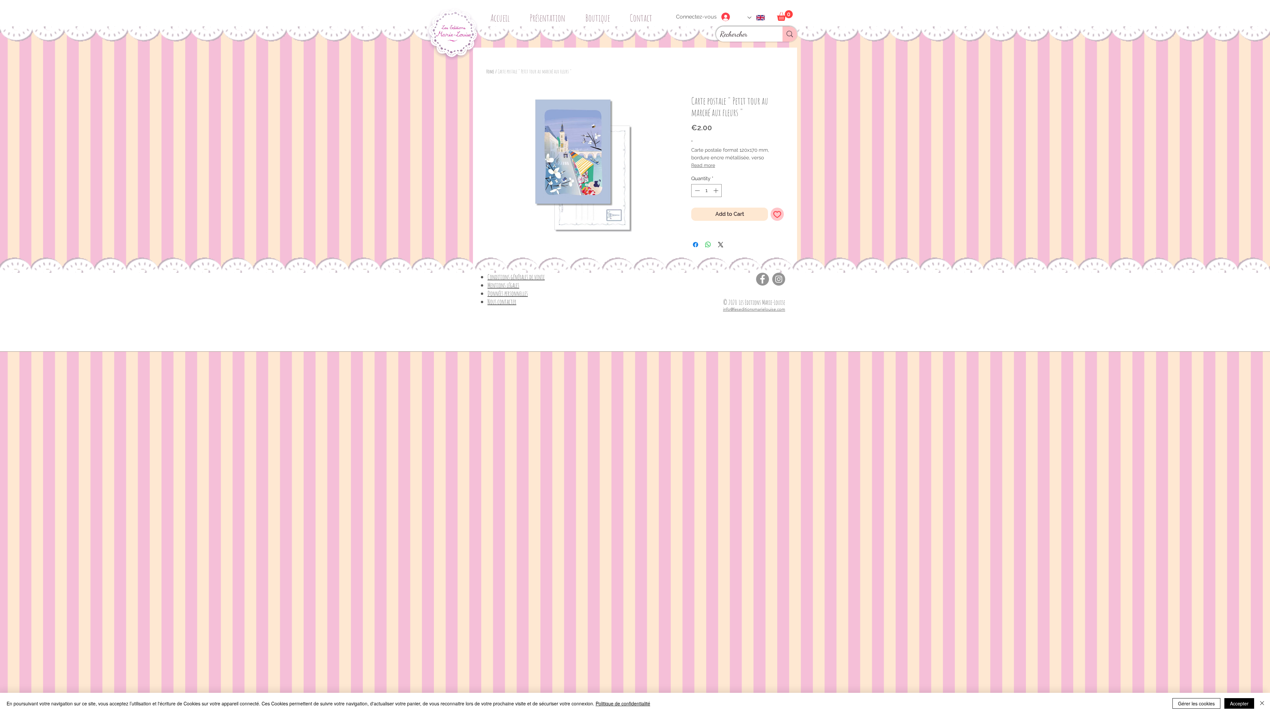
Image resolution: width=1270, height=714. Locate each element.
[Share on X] (721, 245)
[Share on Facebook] (695, 245)
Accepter (1239, 703)
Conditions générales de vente (516, 277)
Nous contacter (501, 302)
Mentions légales (503, 285)
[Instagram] (778, 279)
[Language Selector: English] (756, 18)
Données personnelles (507, 293)
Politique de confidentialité (623, 703)
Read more (703, 165)
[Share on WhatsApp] (708, 245)
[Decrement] (696, 190)
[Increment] (716, 190)
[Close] (1262, 703)
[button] (600, 15)
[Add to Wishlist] (777, 214)
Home (490, 71)
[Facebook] (762, 279)
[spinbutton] (706, 190)
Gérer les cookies (1196, 703)
